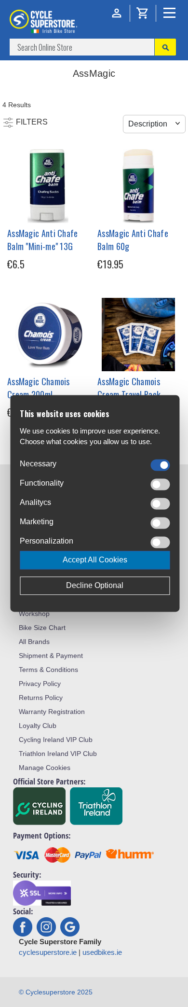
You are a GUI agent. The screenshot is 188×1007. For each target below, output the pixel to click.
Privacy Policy (40, 683)
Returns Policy (41, 697)
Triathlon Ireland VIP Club (58, 753)
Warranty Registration (52, 711)
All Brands (34, 641)
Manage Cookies (44, 767)
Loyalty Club (37, 725)
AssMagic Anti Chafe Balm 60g (132, 239)
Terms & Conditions (48, 669)
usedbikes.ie (102, 952)
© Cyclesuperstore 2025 (56, 992)
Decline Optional (94, 586)
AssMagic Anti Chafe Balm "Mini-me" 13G (42, 239)
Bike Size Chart (42, 627)
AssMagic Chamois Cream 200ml (38, 388)
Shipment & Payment (51, 655)
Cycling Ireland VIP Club (56, 739)
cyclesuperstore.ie (48, 952)
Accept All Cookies (95, 560)
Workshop (34, 613)
